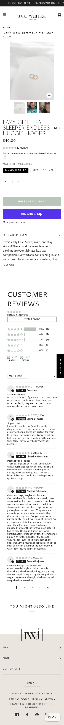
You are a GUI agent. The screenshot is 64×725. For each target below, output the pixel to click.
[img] (23, 386)
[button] (10, 148)
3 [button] (32, 587)
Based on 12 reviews (17, 315)
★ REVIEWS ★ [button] (60, 366)
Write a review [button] (32, 319)
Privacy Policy (19, 698)
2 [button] (24, 587)
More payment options (15, 222)
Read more (8, 265)
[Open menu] (8, 14)
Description (15, 235)
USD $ (30, 683)
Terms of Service (43, 698)
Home (6, 27)
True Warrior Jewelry (30, 693)
